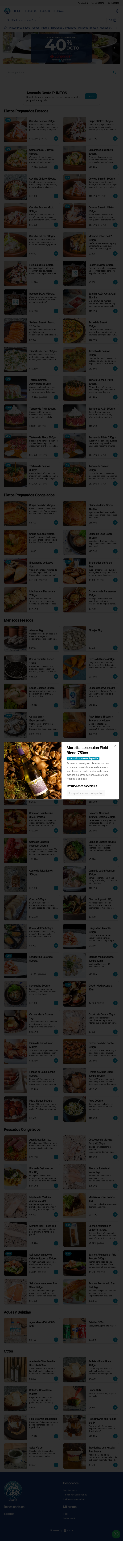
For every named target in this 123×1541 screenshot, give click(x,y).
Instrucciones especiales (82, 786)
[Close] (115, 745)
